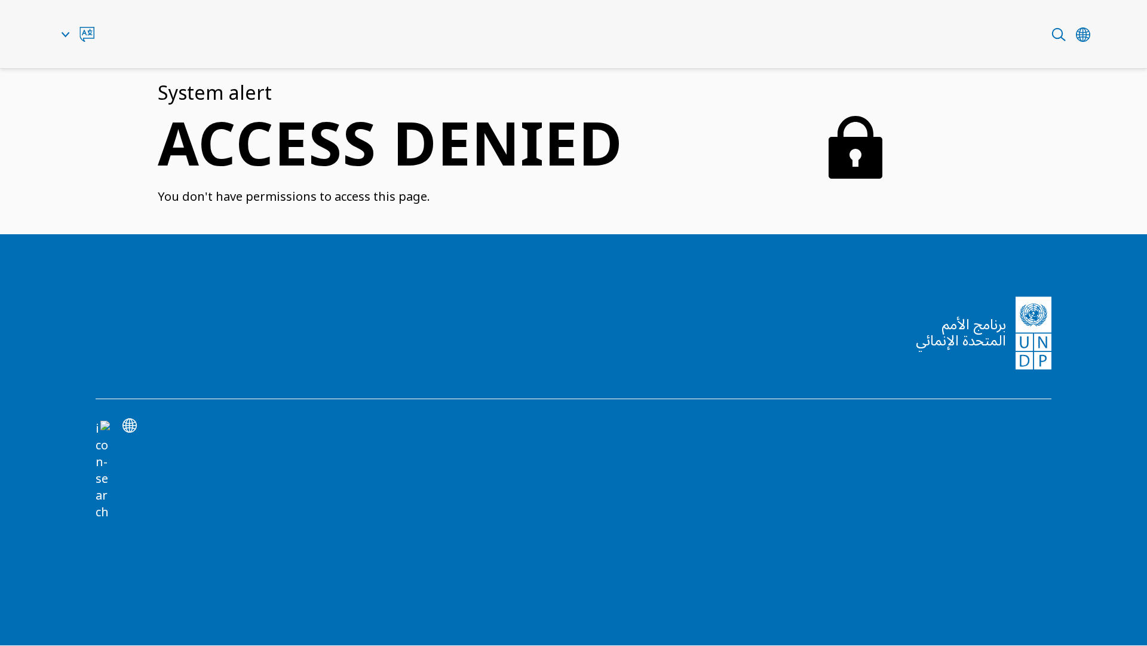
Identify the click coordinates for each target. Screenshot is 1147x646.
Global (1083, 34)
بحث (1058, 34)
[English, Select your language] (77, 34)
